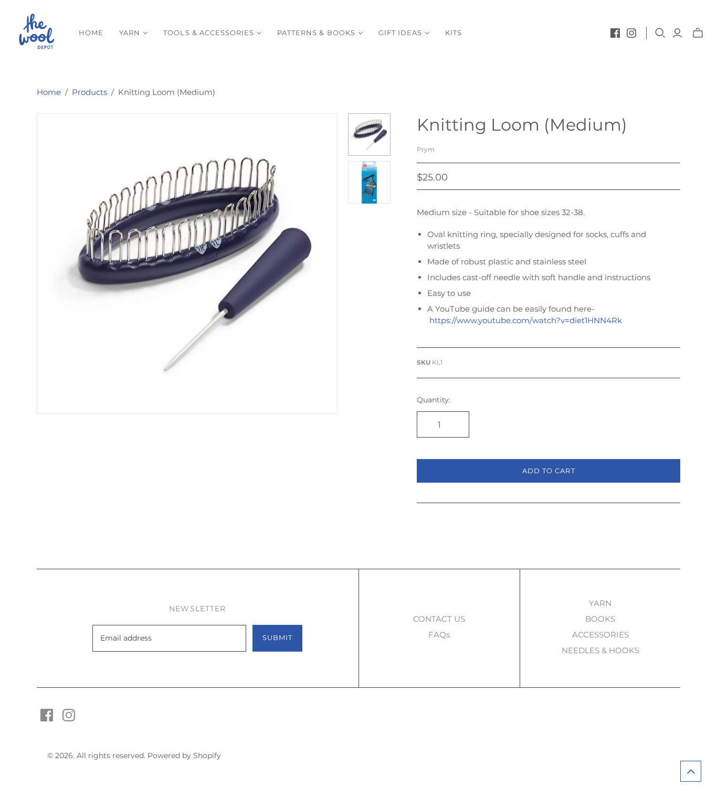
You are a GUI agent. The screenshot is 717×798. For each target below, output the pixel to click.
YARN (600, 603)
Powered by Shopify (184, 755)
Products (89, 92)
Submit (277, 637)
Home (91, 32)
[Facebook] (615, 33)
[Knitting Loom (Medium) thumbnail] (369, 134)
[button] (691, 771)
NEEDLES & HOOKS (600, 650)
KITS (453, 32)
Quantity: (433, 400)
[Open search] (660, 33)
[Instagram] (631, 33)
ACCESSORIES (600, 635)
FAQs (439, 635)
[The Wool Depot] (38, 32)
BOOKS (600, 619)
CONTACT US (439, 619)
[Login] (677, 33)
